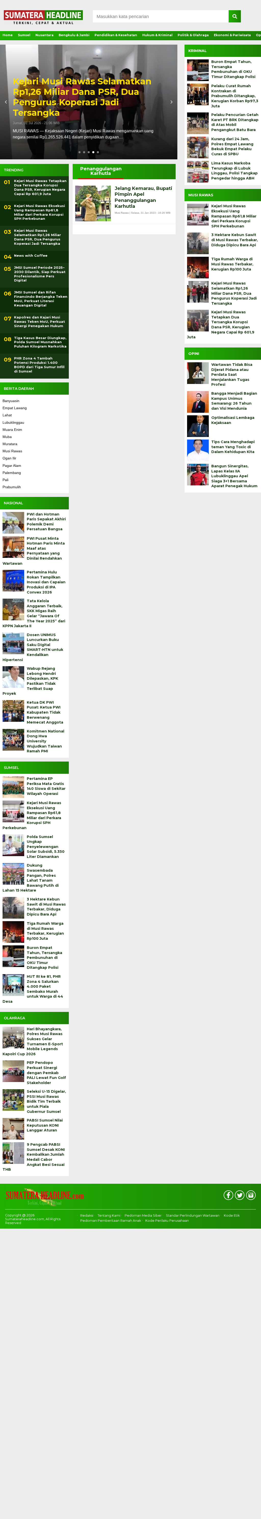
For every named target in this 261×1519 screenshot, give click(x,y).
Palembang (12, 473)
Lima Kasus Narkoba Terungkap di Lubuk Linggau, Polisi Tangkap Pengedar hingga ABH (234, 171)
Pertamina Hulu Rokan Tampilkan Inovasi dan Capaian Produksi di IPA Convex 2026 (46, 582)
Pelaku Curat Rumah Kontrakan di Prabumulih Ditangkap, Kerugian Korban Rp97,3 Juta (234, 96)
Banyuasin (11, 401)
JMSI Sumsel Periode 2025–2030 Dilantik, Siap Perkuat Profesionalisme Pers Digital (40, 273)
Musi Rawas (12, 451)
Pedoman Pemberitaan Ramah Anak (110, 1220)
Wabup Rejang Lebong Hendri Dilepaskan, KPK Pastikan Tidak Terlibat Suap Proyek (30, 681)
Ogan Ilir (9, 458)
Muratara (10, 444)
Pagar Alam (12, 466)
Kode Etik (232, 1215)
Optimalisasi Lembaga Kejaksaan (232, 420)
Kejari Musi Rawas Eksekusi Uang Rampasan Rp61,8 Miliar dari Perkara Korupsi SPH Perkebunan (39, 212)
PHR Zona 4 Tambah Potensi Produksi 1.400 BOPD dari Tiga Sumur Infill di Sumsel (39, 364)
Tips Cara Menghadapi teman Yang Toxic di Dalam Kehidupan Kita (233, 447)
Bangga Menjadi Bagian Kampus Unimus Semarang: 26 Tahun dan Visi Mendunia (234, 401)
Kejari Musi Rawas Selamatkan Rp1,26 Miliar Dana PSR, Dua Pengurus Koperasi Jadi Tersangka (37, 237)
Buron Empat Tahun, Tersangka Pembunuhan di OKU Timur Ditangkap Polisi (44, 957)
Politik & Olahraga (193, 35)
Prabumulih (12, 487)
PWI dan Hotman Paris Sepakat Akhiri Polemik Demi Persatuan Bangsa (46, 522)
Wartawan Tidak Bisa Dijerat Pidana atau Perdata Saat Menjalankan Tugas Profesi (231, 374)
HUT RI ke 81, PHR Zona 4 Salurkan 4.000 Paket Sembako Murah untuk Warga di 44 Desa (33, 989)
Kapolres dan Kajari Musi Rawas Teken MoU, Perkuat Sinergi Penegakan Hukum (39, 321)
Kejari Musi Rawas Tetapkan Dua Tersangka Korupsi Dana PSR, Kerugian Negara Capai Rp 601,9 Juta (87, 97)
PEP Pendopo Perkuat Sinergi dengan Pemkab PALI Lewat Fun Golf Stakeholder (46, 1072)
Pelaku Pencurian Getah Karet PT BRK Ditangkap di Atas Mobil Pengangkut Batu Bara (234, 122)
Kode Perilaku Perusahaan (167, 1220)
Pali (5, 480)
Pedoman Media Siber (143, 1215)
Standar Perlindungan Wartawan (192, 1215)
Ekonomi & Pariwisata (232, 35)
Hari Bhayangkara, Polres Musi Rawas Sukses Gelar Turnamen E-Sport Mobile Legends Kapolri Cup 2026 (33, 1041)
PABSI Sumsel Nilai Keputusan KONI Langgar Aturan (45, 1125)
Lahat (7, 415)
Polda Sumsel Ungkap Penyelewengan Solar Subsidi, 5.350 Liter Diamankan (45, 846)
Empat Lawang (15, 408)
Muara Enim (12, 430)
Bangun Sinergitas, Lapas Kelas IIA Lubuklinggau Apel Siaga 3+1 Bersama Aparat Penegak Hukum (234, 476)
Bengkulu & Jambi (74, 35)
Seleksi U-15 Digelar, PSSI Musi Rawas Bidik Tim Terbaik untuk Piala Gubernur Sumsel (46, 1101)
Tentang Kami (109, 1215)
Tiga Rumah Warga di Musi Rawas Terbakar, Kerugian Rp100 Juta (45, 931)
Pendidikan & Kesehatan (116, 35)
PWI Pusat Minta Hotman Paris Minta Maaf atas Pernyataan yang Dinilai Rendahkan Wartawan (34, 551)
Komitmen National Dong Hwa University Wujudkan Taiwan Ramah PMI (45, 741)
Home (8, 35)
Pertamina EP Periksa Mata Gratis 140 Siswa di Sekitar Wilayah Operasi (46, 786)
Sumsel (24, 35)
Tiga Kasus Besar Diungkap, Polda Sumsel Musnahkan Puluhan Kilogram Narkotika (40, 342)
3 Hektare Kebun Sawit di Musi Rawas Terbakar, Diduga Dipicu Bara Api (46, 907)
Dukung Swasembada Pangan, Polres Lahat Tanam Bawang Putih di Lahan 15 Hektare (31, 878)
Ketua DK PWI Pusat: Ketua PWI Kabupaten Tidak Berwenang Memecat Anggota (45, 712)
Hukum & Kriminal (157, 35)
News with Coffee (30, 255)
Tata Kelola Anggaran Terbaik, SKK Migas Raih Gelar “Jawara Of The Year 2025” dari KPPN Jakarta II (34, 613)
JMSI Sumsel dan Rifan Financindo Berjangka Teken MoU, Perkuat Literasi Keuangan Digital (40, 298)
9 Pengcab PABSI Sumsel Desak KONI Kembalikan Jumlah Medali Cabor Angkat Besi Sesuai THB (34, 1157)
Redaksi (86, 1215)
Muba (7, 437)
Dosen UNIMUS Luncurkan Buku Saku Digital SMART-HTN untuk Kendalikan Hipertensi (33, 647)
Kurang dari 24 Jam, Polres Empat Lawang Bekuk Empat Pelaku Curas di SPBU (232, 146)
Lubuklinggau (13, 422)
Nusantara (44, 35)
